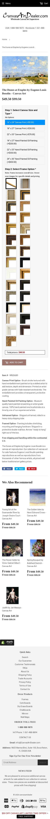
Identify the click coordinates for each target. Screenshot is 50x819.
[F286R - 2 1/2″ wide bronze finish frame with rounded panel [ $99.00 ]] (25, 251)
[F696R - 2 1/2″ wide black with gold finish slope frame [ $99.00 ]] (25, 307)
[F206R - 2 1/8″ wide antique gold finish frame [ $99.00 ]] (25, 240)
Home (4, 39)
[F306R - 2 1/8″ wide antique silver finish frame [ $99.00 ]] (11, 251)
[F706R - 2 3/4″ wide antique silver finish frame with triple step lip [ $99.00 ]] (11, 319)
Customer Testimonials (25, 664)
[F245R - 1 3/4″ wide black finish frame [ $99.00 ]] (25, 262)
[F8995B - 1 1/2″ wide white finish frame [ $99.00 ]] (11, 274)
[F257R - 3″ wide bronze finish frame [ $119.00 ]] (25, 217)
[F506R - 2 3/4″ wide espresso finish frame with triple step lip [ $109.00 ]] (25, 285)
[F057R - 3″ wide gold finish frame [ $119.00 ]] (11, 229)
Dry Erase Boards (25, 706)
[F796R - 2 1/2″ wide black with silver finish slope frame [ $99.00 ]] (11, 307)
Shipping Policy (25, 675)
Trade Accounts (25, 678)
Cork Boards (25, 703)
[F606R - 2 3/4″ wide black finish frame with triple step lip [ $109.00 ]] (25, 296)
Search (25, 657)
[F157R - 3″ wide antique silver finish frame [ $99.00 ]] (25, 229)
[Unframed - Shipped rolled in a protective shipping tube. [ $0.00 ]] (11, 184)
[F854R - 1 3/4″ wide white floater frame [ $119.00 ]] (11, 330)
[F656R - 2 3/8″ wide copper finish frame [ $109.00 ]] (11, 217)
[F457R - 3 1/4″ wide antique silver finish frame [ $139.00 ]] (11, 285)
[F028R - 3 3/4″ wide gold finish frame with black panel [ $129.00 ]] (25, 195)
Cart (46, 3)
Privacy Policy (25, 682)
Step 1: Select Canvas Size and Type (21, 113)
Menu (8, 3)
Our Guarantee (25, 661)
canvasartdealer (25, 795)
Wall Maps (25, 717)
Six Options (9, 117)
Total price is (16, 352)
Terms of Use (25, 686)
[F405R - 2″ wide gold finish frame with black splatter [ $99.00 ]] (11, 262)
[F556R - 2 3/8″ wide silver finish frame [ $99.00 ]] (11, 296)
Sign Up (42, 762)
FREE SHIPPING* (25, 816)
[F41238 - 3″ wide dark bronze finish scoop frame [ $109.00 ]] (25, 330)
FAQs (25, 668)
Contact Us (25, 689)
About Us (25, 671)
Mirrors (25, 713)
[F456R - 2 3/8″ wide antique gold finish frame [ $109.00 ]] (25, 206)
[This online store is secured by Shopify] (7, 645)
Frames (25, 699)
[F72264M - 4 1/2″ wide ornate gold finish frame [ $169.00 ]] (11, 341)
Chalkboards (25, 710)
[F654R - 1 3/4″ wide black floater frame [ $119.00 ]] (25, 319)
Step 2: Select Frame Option (22, 172)
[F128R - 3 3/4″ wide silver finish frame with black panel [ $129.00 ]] (11, 206)
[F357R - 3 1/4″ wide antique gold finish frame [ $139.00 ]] (25, 274)
